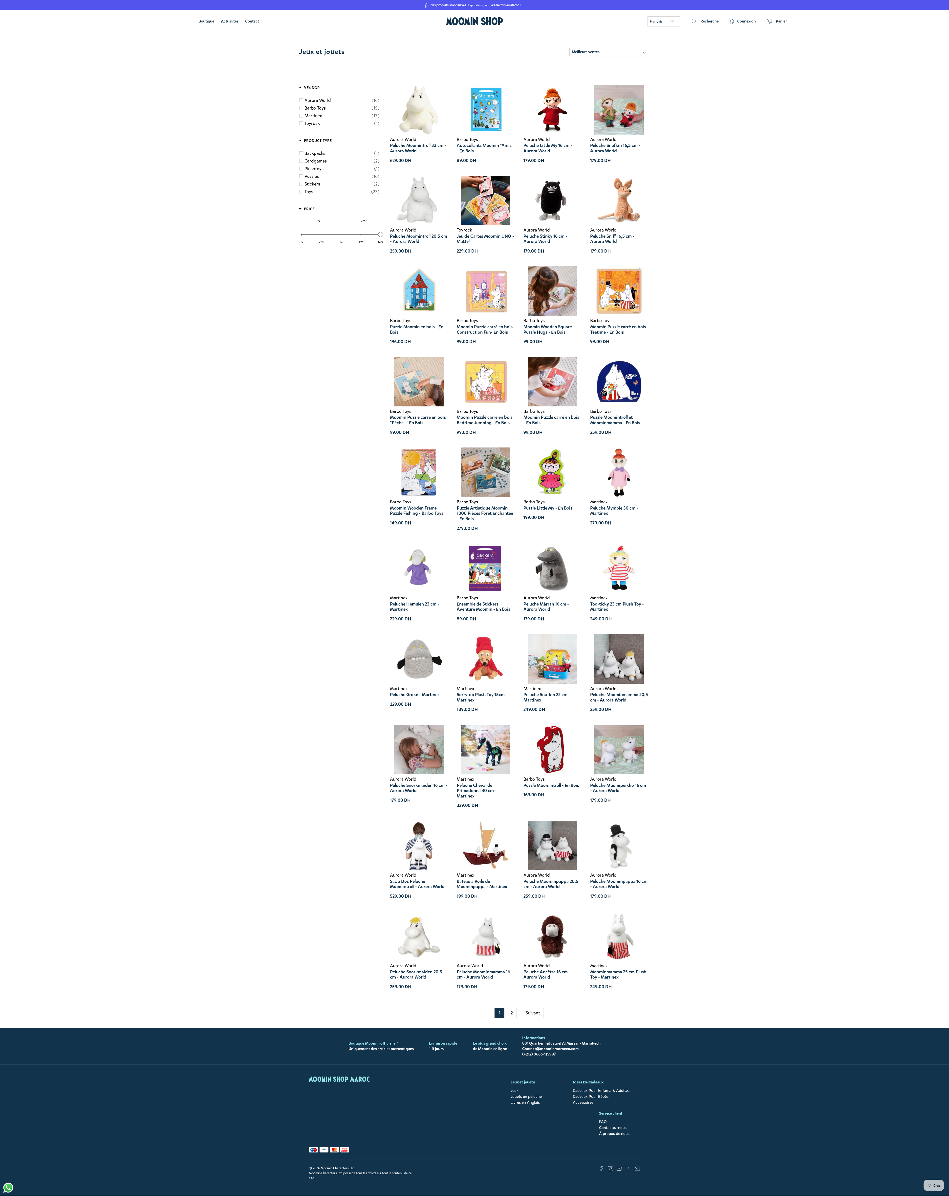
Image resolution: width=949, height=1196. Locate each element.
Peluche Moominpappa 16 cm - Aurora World (618, 884)
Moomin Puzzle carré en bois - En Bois (551, 419)
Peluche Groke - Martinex (415, 695)
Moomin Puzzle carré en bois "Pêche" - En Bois (418, 419)
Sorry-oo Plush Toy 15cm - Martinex (482, 697)
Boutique (206, 21)
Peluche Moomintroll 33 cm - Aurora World (418, 148)
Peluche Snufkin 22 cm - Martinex (546, 697)
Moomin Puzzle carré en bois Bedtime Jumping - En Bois (485, 419)
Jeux (514, 1090)
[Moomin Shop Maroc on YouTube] (619, 1170)
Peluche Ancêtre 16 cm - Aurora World (546, 974)
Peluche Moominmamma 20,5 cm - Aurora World (619, 697)
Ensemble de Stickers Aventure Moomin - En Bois (483, 606)
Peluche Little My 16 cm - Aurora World (547, 148)
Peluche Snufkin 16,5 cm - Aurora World (615, 148)
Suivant (532, 1013)
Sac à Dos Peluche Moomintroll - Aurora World (417, 884)
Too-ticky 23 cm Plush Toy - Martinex (617, 606)
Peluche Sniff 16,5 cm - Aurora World (612, 238)
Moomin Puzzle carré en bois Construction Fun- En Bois (485, 329)
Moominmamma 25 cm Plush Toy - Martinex (618, 974)
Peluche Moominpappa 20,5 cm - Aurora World (550, 884)
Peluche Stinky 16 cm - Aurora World (545, 238)
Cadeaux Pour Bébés (590, 1096)
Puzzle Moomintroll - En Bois (551, 785)
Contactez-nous (612, 1127)
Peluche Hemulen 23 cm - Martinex (414, 606)
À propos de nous (614, 1133)
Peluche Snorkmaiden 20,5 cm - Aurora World (416, 974)
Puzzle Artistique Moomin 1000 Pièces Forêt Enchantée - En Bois (485, 513)
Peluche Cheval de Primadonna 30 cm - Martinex (476, 790)
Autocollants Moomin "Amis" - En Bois (485, 148)
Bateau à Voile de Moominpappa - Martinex (482, 884)
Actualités (229, 21)
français (656, 21)
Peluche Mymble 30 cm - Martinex (614, 510)
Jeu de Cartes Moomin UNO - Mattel (485, 238)
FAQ (603, 1121)
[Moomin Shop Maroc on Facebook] (601, 1170)
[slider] (380, 234)
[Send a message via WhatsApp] (8, 1188)
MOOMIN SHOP (474, 21)
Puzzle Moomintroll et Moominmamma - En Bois (615, 419)
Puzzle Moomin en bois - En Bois (416, 329)
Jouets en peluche (526, 1096)
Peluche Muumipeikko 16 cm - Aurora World (618, 788)
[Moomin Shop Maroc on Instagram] (610, 1170)
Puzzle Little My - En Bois (547, 508)
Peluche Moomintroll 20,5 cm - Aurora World (418, 238)
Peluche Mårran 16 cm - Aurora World (546, 606)
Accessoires (583, 1102)
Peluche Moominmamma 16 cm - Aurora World (483, 974)
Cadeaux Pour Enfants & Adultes (601, 1090)
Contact (252, 21)
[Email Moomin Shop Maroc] (637, 1170)
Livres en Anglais (525, 1102)
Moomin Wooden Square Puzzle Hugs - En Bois (547, 329)
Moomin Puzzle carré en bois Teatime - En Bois (618, 329)
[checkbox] (341, 100)
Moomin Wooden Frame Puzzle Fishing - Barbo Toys (416, 510)
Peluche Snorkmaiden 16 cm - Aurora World (418, 788)
